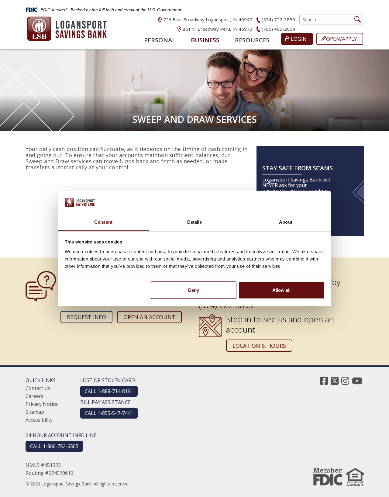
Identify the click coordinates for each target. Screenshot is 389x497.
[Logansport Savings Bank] (67, 26)
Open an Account (149, 317)
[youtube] (357, 380)
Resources (252, 40)
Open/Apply (341, 38)
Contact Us (38, 388)
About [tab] (285, 222)
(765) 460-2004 (278, 29)
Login (299, 38)
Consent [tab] (103, 222)
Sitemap (35, 412)
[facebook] (324, 380)
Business (205, 40)
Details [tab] (194, 222)
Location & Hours (259, 345)
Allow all (281, 290)
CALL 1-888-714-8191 (109, 391)
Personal (159, 40)
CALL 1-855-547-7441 (109, 413)
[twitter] (335, 380)
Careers (34, 396)
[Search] (357, 19)
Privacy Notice (42, 404)
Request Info (86, 317)
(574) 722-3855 (278, 19)
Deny (193, 290)
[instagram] (345, 380)
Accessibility (39, 419)
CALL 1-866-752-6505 (54, 446)
